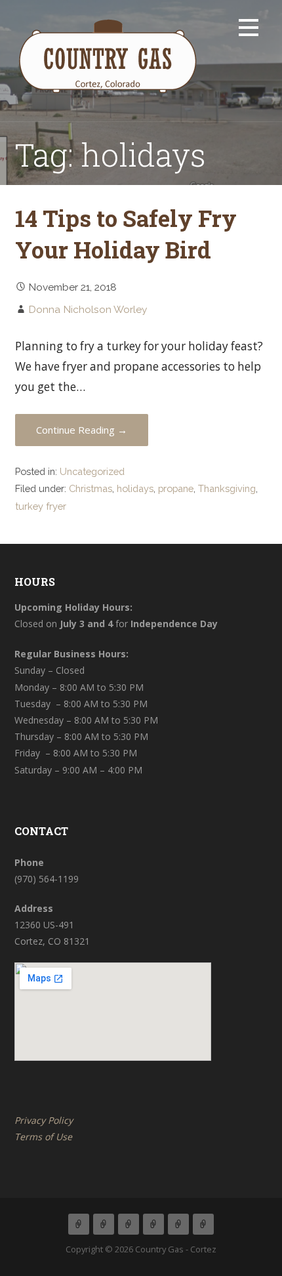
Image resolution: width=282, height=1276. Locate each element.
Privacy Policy (43, 1120)
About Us (103, 1224)
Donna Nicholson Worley (87, 309)
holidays (135, 488)
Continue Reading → (81, 429)
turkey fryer (40, 506)
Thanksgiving (227, 488)
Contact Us (178, 1224)
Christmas (90, 488)
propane (175, 488)
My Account (203, 1224)
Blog (153, 1224)
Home (78, 1224)
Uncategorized (92, 471)
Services (128, 1224)
